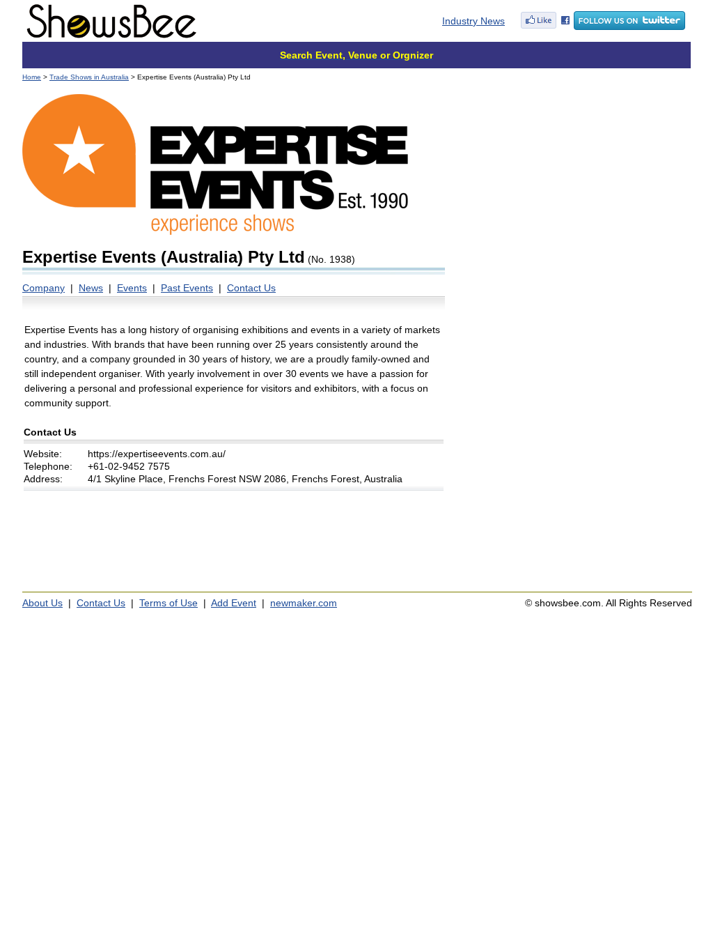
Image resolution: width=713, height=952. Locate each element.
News (91, 287)
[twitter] (629, 26)
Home (31, 77)
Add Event (233, 602)
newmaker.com (303, 602)
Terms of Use (168, 602)
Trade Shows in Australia (89, 77)
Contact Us (251, 287)
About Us (42, 602)
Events (132, 287)
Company (43, 287)
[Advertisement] (574, 181)
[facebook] (545, 26)
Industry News (473, 20)
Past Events (187, 287)
